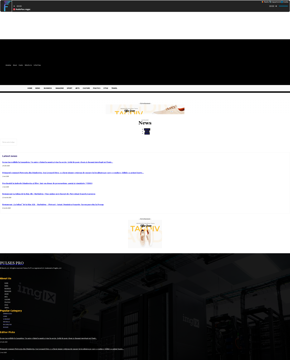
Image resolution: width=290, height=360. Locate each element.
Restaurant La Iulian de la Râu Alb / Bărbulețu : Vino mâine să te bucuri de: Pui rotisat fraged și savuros (48, 194)
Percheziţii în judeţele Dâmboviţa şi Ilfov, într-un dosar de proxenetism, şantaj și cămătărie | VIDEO (47, 183)
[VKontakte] (13, 272)
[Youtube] (104, 74)
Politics (147, 129)
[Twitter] (100, 74)
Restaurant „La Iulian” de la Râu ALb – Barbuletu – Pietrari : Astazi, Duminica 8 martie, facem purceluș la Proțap (53, 205)
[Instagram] (5, 272)
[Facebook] (96, 74)
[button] (104, 79)
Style (147, 131)
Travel (147, 133)
